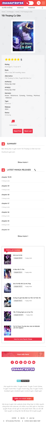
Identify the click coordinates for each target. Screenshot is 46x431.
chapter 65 (5, 221)
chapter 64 (5, 230)
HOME (14, 418)
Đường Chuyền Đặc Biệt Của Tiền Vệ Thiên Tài (27, 298)
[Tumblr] (20, 362)
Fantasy (29, 95)
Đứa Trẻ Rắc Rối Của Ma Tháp (22, 283)
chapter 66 (5, 212)
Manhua (20, 8)
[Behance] (33, 362)
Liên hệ (31, 418)
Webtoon (8, 98)
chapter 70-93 (6, 177)
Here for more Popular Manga (23, 339)
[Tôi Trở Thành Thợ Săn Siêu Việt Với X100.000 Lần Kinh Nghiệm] (7, 330)
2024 (6, 109)
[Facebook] (12, 362)
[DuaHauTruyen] (13, 3)
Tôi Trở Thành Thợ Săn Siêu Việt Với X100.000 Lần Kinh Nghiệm (26, 327)
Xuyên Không (7, 8)
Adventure (14, 95)
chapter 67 (5, 203)
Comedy (22, 95)
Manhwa (31, 8)
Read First (17, 131)
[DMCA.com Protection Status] (23, 381)
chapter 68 (5, 195)
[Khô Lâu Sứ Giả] (7, 259)
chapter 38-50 (18, 258)
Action (17, 12)
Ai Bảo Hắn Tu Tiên (18, 269)
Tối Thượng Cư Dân (26, 12)
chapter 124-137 (18, 315)
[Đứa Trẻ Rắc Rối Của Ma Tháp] (7, 288)
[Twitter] (16, 362)
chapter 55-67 (18, 300)
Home (3, 12)
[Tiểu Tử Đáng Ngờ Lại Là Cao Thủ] (7, 316)
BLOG (23, 418)
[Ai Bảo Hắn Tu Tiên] (7, 273)
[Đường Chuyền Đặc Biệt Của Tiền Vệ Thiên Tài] (7, 302)
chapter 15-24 (18, 272)
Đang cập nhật (10, 84)
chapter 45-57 (18, 286)
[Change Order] (35, 170)
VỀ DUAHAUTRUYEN (13, 421)
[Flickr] (29, 362)
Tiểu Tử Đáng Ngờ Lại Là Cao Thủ (23, 312)
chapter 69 (5, 186)
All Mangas (10, 12)
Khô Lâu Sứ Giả (17, 255)
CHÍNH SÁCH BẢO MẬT (32, 421)
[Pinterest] (25, 362)
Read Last (28, 131)
